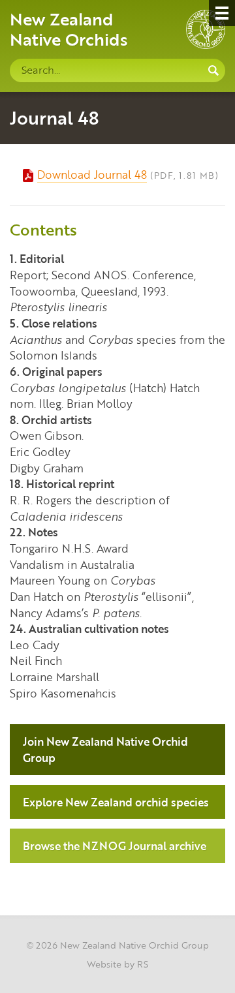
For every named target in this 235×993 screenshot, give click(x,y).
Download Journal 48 (92, 174)
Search (213, 70)
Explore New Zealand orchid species (116, 802)
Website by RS (117, 964)
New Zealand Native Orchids (69, 28)
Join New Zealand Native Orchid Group (105, 749)
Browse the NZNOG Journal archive (114, 845)
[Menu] (222, 13)
